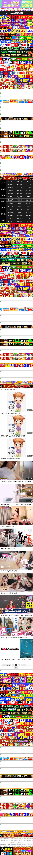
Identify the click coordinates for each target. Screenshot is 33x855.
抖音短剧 (10, 206)
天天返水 (28, 203)
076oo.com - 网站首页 (14, 13)
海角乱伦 (28, 212)
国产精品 (10, 181)
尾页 (16, 667)
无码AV (3, 207)
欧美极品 (19, 184)
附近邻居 (10, 193)
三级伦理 (10, 187)
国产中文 (10, 218)
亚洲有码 (10, 184)
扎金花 (19, 203)
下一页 (23, 665)
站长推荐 (3, 195)
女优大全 (19, 209)
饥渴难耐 (19, 193)
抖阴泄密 (28, 215)
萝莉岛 (28, 209)
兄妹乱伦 (19, 218)
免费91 (19, 212)
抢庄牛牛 (19, 200)
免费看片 (10, 212)
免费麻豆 (10, 215)
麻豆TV (20, 206)
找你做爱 (28, 193)
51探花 (28, 206)
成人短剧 (28, 218)
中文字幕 (19, 187)
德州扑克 (28, 200)
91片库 (11, 209)
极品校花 (10, 221)
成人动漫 (28, 184)
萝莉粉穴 (19, 215)
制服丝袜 (19, 190)
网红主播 (19, 181)
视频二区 (3, 189)
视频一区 (3, 183)
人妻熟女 (10, 190)
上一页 (8, 665)
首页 (3, 665)
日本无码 (28, 181)
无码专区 (3, 214)
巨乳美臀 (28, 187)
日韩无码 (28, 221)
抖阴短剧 (19, 221)
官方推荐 (3, 201)
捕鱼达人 (10, 200)
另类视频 (28, 190)
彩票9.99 (10, 203)
